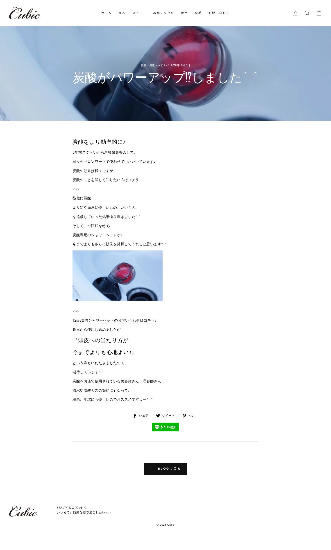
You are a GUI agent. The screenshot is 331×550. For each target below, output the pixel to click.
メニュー (139, 13)
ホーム (106, 13)
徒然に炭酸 (82, 198)
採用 (184, 13)
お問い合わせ (219, 13)
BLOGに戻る (168, 468)
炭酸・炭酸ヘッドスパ (155, 65)
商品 (122, 13)
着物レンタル (163, 13)
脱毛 (198, 13)
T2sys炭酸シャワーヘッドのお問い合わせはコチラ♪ (114, 320)
